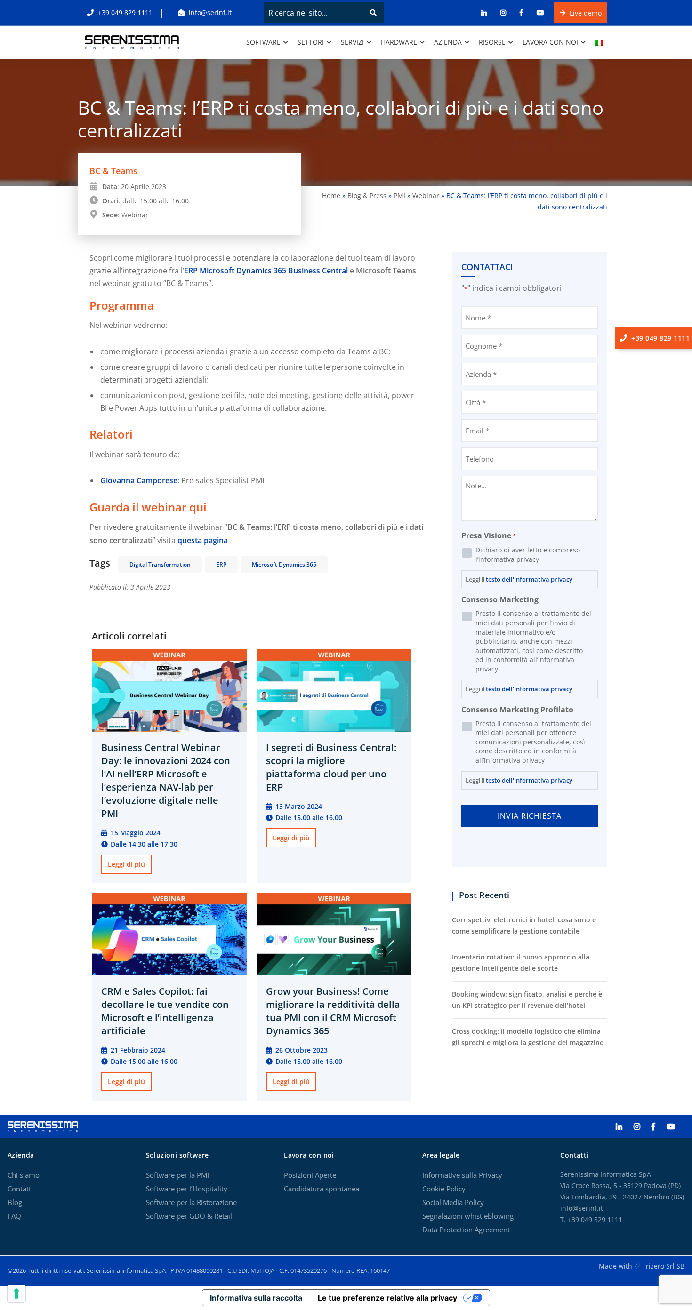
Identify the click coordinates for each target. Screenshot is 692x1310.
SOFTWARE (263, 42)
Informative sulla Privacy (462, 1175)
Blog (15, 1202)
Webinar (425, 195)
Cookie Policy (444, 1189)
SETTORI (311, 42)
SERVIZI (352, 42)
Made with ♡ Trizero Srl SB (641, 1266)
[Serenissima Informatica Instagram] (642, 1126)
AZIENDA (448, 42)
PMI (399, 195)
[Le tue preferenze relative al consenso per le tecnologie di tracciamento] (16, 1293)
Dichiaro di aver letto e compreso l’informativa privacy (527, 554)
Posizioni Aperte (310, 1175)
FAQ (14, 1216)
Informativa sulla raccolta (256, 1297)
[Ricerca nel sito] (373, 12)
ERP (221, 564)
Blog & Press (366, 195)
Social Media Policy (453, 1202)
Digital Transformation (160, 564)
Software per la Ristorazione (191, 1202)
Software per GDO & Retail (189, 1216)
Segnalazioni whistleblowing (468, 1216)
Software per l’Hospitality (186, 1189)
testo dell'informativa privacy (529, 579)
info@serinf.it (209, 12)
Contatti (20, 1189)
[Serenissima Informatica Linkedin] (624, 1126)
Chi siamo (24, 1175)
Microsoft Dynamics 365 (284, 564)
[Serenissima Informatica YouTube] (675, 1126)
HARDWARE (399, 42)
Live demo (585, 12)
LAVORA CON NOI (550, 42)
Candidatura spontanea (321, 1189)
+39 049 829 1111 (124, 12)
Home (331, 195)
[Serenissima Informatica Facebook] (658, 1126)
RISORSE (492, 42)
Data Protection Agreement (466, 1230)
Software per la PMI (177, 1175)
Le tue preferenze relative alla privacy (387, 1297)
